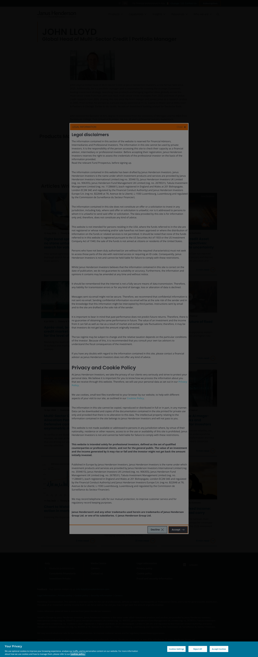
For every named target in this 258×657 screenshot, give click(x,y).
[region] (129, 649)
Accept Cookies (219, 649)
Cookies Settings (176, 649)
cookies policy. (78, 654)
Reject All (197, 649)
